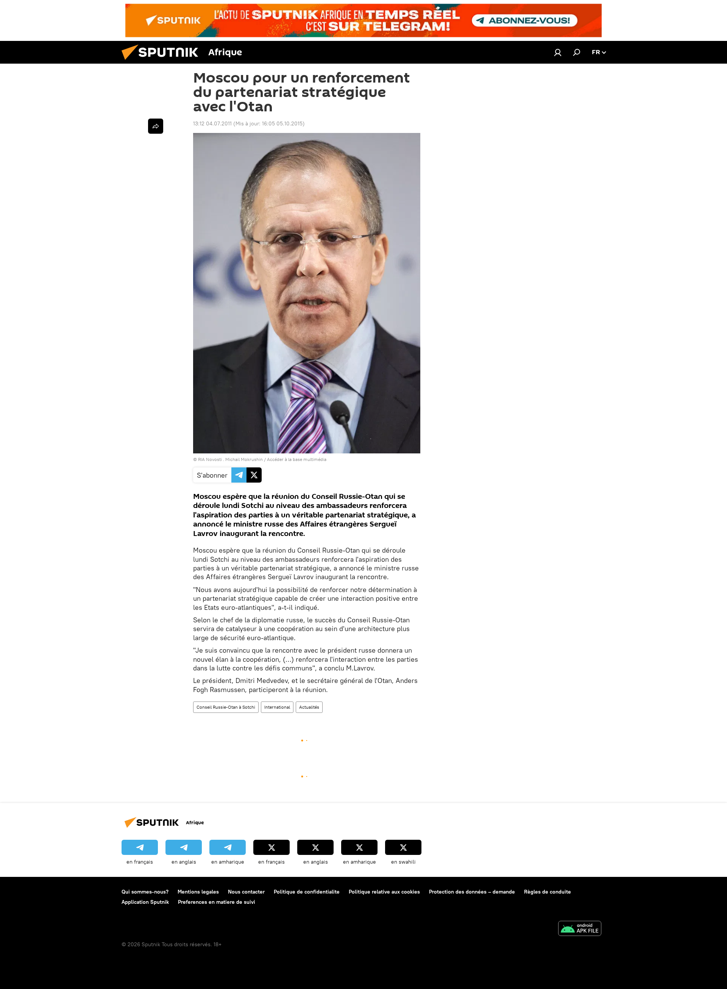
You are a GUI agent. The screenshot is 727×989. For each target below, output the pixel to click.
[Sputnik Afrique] (162, 61)
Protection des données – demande (472, 891)
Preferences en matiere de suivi (216, 901)
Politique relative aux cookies (384, 891)
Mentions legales (198, 891)
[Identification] (557, 52)
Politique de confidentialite (307, 891)
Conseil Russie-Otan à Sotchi (226, 707)
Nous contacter (246, 891)
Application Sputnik (145, 901)
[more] (155, 126)
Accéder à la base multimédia (296, 459)
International (277, 707)
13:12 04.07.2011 (212, 123)
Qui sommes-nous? (145, 891)
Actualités (309, 707)
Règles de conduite (547, 891)
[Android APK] (579, 929)
